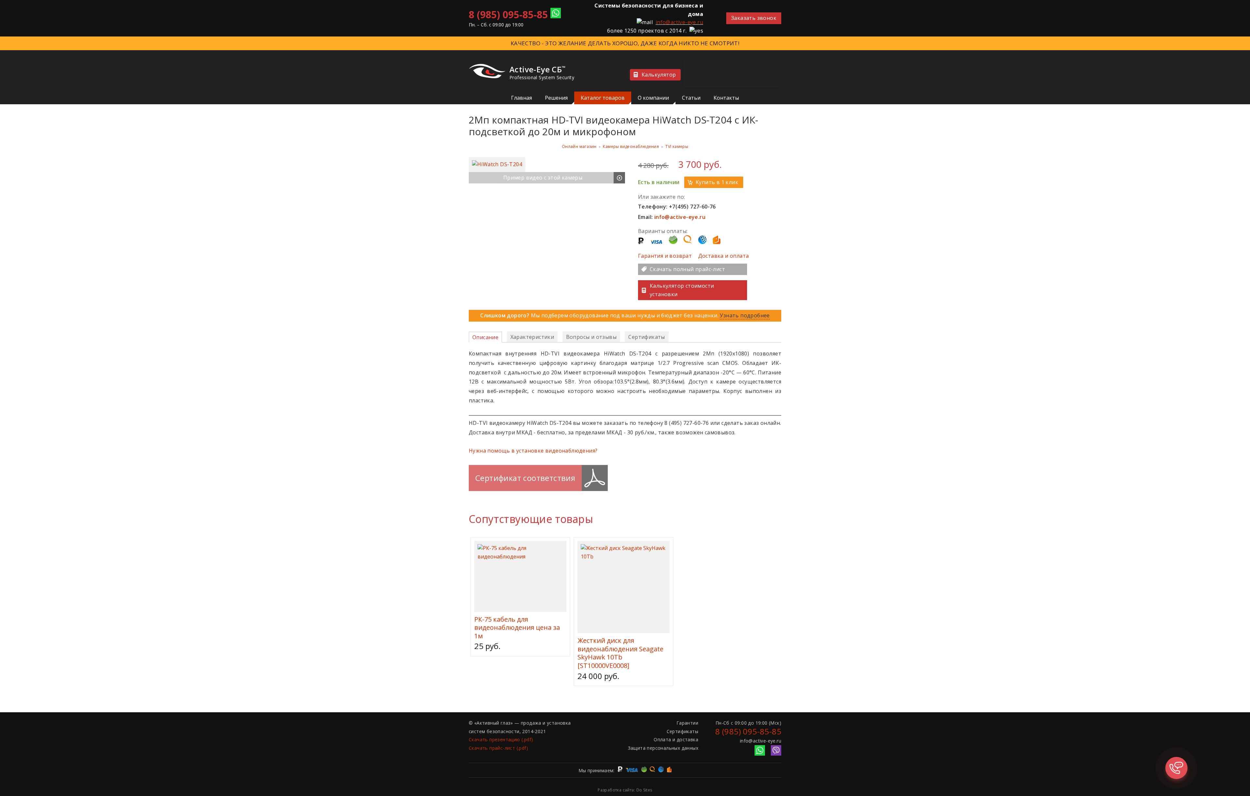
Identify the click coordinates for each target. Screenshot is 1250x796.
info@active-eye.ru (679, 22)
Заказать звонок (753, 18)
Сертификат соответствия (525, 477)
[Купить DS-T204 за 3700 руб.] (497, 164)
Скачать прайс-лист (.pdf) (498, 748)
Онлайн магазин (579, 146)
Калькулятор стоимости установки (682, 290)
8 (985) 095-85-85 (508, 14)
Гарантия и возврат (665, 255)
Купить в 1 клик (717, 182)
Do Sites (644, 790)
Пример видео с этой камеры (542, 177)
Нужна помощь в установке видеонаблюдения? (533, 450)
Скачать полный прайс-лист (687, 269)
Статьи (691, 97)
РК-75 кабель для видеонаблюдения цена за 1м (517, 627)
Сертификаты (682, 731)
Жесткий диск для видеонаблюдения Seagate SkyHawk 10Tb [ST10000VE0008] (620, 653)
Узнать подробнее (745, 315)
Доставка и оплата (723, 255)
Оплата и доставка (676, 739)
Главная (521, 97)
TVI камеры (676, 146)
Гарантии (687, 723)
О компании (653, 97)
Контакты (726, 97)
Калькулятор (659, 74)
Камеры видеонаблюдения (631, 146)
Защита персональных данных (663, 748)
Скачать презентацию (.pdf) (501, 739)
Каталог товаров (603, 97)
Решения (556, 97)
